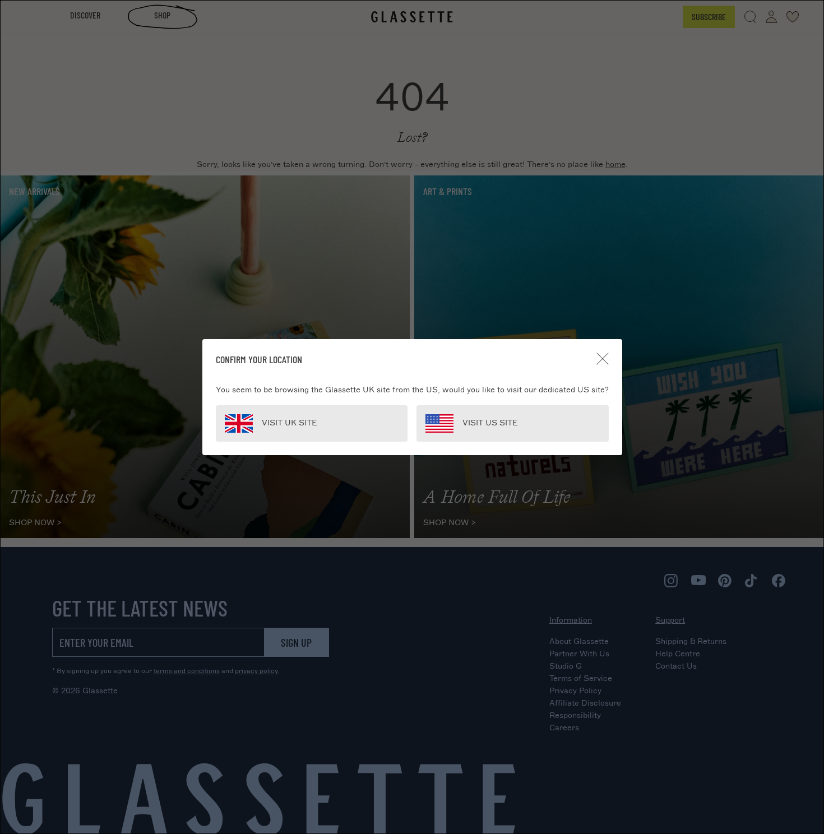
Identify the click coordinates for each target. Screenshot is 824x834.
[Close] (602, 359)
